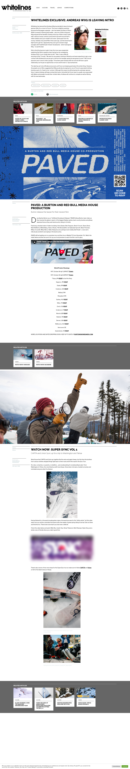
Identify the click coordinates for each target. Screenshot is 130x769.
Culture (45, 7)
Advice (59, 7)
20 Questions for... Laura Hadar (106, 49)
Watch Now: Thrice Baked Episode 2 (86, 697)
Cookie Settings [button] (116, 766)
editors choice (46, 85)
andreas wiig (36, 85)
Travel (52, 7)
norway (63, 85)
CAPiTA (82, 567)
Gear (38, 7)
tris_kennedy (15, 29)
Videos (14, 203)
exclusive (55, 85)
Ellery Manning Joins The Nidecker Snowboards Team (22, 698)
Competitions (68, 7)
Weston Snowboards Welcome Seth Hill (65, 697)
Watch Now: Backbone (44, 358)
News (13, 18)
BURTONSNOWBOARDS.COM (83, 334)
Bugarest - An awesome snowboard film (106, 41)
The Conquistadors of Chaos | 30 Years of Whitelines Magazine (44, 699)
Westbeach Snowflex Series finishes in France (86, 113)
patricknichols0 (16, 462)
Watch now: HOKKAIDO (22, 358)
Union (89, 567)
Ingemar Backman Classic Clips (107, 112)
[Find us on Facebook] (118, 8)
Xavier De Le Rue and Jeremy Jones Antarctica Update (106, 34)
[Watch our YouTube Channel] (121, 8)
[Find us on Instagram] (124, 8)
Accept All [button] (124, 766)
